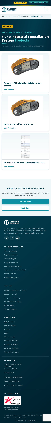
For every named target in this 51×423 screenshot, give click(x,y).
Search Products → (11, 274)
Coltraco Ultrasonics (11, 341)
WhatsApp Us (25, 202)
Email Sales (25, 208)
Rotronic (7, 329)
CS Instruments (9, 337)
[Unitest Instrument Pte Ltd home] (22, 9)
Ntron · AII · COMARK (11, 348)
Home (4, 16)
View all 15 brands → (11, 352)
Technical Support (10, 309)
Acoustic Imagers (10, 259)
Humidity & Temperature (13, 266)
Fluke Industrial (22, 16)
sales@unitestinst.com (38, 3)
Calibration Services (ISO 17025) (15, 290)
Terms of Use (31, 421)
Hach (6, 333)
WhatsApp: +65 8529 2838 (13, 377)
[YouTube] (17, 238)
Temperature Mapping (12, 298)
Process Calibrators (11, 262)
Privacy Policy (19, 421)
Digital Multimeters (10, 255)
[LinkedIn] (6, 238)
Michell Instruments (11, 344)
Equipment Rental (10, 294)
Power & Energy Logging (12, 302)
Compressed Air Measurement (15, 270)
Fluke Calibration (10, 326)
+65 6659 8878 (20, 3)
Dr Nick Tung (21, 417)
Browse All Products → (12, 277)
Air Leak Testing (9, 305)
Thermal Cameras (10, 251)
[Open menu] (46, 9)
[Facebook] (12, 238)
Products (12, 16)
